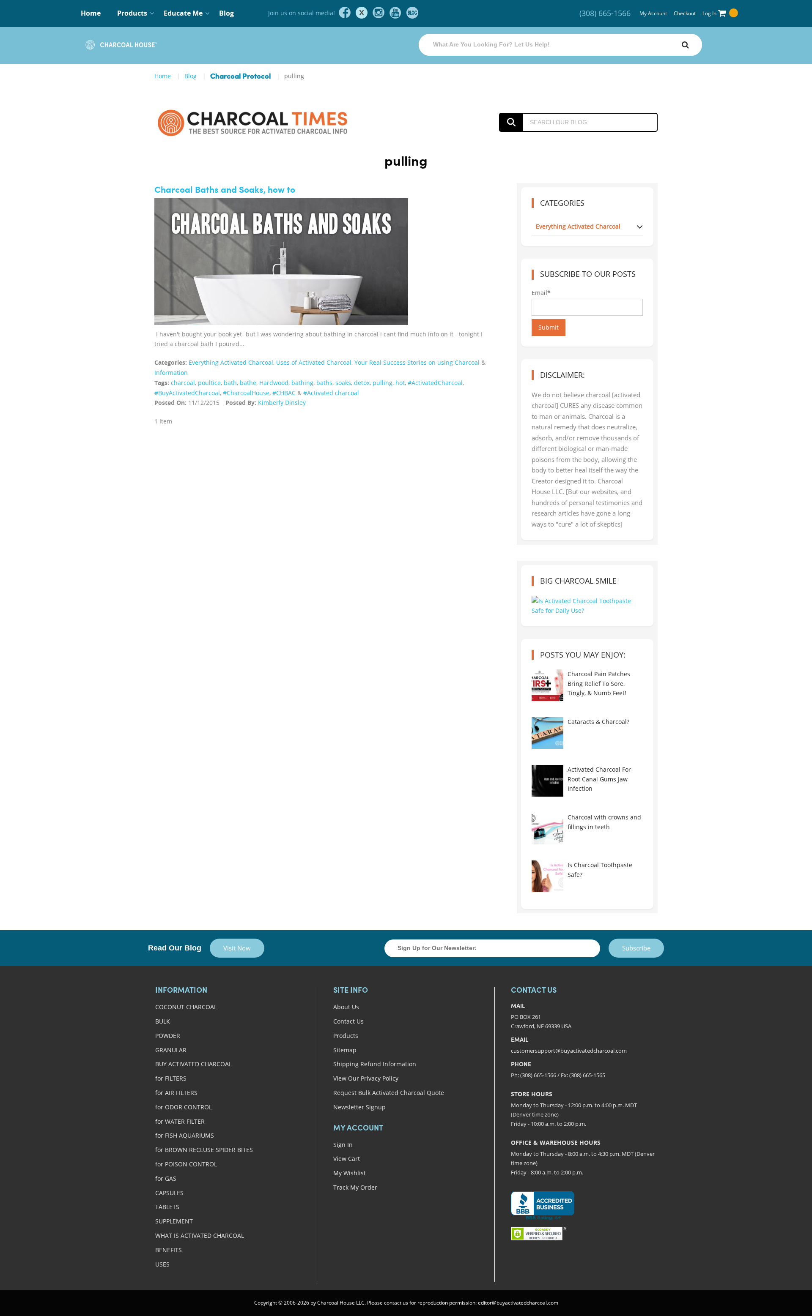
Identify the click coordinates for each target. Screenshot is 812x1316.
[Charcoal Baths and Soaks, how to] (281, 274)
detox (362, 383)
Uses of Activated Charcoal (313, 362)
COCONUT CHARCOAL (186, 1007)
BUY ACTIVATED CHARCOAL (193, 1064)
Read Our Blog (174, 948)
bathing (302, 383)
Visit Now (237, 948)
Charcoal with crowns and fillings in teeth (604, 821)
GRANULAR (171, 1050)
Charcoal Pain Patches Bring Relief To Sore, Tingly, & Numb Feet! (599, 683)
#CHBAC (284, 393)
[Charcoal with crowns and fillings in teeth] (547, 828)
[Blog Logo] (271, 122)
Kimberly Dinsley (282, 403)
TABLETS (167, 1207)
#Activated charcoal (331, 393)
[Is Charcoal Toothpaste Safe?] (547, 876)
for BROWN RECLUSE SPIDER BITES (204, 1150)
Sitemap (345, 1050)
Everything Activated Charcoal (231, 362)
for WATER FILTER (180, 1121)
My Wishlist (349, 1173)
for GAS (165, 1178)
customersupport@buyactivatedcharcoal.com (569, 1050)
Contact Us (348, 1021)
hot (400, 383)
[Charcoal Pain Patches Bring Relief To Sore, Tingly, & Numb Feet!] (547, 685)
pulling (382, 383)
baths (324, 383)
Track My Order (355, 1187)
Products (345, 1036)
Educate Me (183, 13)
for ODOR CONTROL (183, 1107)
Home (91, 13)
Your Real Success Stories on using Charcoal (417, 362)
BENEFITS (168, 1250)
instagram (378, 13)
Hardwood (273, 383)
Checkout (685, 13)
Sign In (343, 1145)
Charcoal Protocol (240, 76)
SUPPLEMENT (174, 1221)
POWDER (167, 1036)
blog (412, 13)
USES (162, 1264)
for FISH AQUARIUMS (184, 1135)
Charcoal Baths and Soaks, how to (224, 190)
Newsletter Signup (359, 1107)
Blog (226, 13)
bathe (248, 383)
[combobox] (560, 45)
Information (171, 373)
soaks (343, 383)
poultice (209, 383)
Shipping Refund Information (374, 1064)
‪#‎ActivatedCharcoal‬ (435, 383)
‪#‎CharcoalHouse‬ (246, 393)
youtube (395, 13)
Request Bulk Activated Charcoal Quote (388, 1093)
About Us (346, 1007)
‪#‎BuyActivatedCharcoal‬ (187, 393)
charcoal (183, 383)
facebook (345, 13)
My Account (653, 13)
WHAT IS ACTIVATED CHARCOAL (199, 1235)
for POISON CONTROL (186, 1164)
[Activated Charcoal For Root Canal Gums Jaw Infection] (547, 781)
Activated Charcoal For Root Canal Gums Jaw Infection (599, 778)
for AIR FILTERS (176, 1093)
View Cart (346, 1159)
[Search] (685, 45)
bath (230, 383)
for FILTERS (171, 1078)
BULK (162, 1021)
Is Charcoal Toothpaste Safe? (600, 869)
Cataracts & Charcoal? (598, 722)
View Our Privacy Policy (365, 1078)
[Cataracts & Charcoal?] (547, 733)
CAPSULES (169, 1193)
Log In (709, 13)
